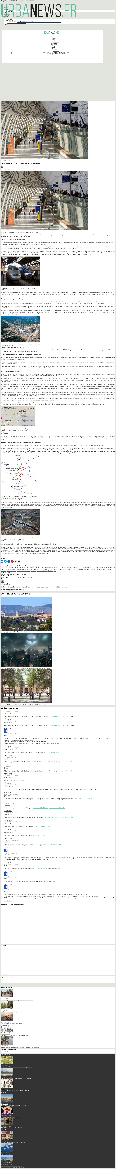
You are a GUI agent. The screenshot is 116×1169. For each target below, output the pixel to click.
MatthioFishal (8, 713)
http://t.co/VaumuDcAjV (53, 716)
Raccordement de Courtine (74, 569)
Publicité (9, 19)
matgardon (7, 823)
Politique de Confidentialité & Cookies (16, 23)
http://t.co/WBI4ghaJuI (52, 752)
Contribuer (10, 20)
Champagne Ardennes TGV (51, 567)
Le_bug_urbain (8, 749)
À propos (6, 18)
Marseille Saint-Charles (23, 569)
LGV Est (94, 567)
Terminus (3, 571)
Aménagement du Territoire (15, 566)
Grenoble (85, 567)
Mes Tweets (4, 1052)
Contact (6, 24)
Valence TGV (41, 571)
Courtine (63, 567)
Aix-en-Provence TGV (21, 567)
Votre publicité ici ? (5, 974)
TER (113, 569)
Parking (45, 569)
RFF (89, 569)
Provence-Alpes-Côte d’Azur (57, 569)
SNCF (109, 569)
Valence (33, 571)
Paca (40, 569)
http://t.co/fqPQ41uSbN (41, 868)
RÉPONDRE (8, 719)
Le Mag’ (6, 9)
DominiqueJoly (8, 786)
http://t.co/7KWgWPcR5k (83, 799)
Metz (32, 569)
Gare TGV (78, 567)
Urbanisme (7, 12)
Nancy (36, 569)
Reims (86, 569)
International (10, 11)
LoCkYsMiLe (8, 814)
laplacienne (7, 777)
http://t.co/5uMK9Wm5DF (19, 780)
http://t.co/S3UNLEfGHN (41, 826)
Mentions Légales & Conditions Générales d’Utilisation (20, 21)
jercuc (6, 759)
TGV (8, 571)
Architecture (7, 14)
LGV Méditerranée (103, 567)
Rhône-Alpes (95, 569)
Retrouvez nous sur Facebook (9, 977)
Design (6, 16)
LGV (89, 567)
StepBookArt (8, 722)
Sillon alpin (103, 569)
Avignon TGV (38, 567)
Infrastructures (34, 566)
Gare (73, 567)
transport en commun (23, 571)
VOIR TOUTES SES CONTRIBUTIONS (13, 590)
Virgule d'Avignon (50, 571)
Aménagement (8, 15)
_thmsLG (7, 842)
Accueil (6, 7)
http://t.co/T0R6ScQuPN (57, 808)
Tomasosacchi (8, 832)
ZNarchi (6, 768)
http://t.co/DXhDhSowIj (40, 808)
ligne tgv (112, 567)
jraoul (5, 865)
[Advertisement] (52, 76)
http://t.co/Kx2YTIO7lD (40, 835)
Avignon (31, 567)
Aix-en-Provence (8, 567)
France (9, 10)
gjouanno (7, 796)
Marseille (12, 569)
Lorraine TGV (5, 569)
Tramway (13, 571)
